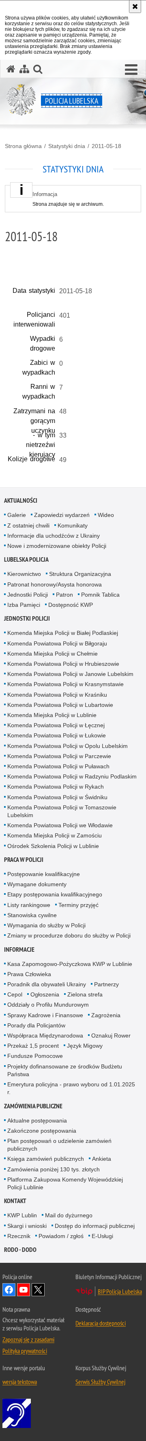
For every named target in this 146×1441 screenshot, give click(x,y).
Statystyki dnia (66, 146)
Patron (64, 594)
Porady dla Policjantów (36, 1025)
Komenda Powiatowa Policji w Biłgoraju (57, 643)
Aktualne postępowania (37, 1120)
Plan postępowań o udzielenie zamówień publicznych (59, 1145)
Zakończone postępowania (41, 1130)
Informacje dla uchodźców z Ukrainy (53, 535)
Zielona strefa (85, 994)
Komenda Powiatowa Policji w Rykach (55, 786)
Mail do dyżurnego (68, 1215)
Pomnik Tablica (100, 594)
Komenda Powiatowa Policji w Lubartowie (60, 705)
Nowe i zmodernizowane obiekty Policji (56, 546)
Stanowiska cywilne (32, 915)
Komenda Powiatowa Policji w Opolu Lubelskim (67, 746)
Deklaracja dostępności (100, 1323)
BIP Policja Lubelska (120, 1291)
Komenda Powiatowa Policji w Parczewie (59, 756)
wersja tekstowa (19, 1382)
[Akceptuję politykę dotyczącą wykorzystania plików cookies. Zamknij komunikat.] (135, 6)
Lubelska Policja (26, 559)
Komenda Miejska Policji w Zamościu (54, 835)
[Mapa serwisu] (24, 69)
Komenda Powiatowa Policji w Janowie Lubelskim (70, 674)
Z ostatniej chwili (28, 525)
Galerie (16, 515)
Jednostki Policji (27, 594)
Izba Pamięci (23, 605)
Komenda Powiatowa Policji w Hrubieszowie (63, 664)
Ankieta (101, 1158)
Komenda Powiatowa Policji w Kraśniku (57, 694)
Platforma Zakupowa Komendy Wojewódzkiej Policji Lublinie (65, 1183)
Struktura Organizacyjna (80, 574)
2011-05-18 (106, 146)
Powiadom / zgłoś (61, 1236)
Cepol (14, 994)
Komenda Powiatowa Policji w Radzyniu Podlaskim (72, 776)
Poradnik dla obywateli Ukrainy (46, 984)
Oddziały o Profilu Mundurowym (48, 1004)
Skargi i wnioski (27, 1226)
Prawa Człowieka (29, 974)
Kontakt (15, 1201)
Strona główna (23, 146)
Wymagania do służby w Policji (46, 925)
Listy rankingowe (28, 905)
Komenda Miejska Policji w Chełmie (52, 653)
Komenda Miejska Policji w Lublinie (52, 715)
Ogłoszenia (44, 994)
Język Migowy (85, 1045)
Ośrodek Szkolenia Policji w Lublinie (53, 846)
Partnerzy (106, 984)
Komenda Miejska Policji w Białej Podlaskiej (62, 633)
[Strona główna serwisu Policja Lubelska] (10, 69)
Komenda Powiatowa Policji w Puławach (58, 766)
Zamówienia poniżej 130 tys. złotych (53, 1169)
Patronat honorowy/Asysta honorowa (54, 584)
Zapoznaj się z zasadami (28, 1339)
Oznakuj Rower (111, 1035)
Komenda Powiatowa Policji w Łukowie (56, 735)
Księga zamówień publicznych (45, 1158)
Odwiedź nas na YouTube (23, 1289)
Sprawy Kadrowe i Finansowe (45, 1015)
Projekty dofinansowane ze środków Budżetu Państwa (64, 1070)
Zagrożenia (105, 1015)
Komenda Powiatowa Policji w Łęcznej (56, 725)
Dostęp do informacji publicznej (95, 1226)
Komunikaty (73, 525)
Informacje (19, 949)
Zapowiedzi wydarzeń (62, 515)
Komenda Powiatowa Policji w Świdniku (57, 797)
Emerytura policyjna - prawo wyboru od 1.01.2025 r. (71, 1088)
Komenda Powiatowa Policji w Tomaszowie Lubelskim (61, 811)
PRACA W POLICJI (23, 859)
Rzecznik (18, 1236)
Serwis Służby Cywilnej (100, 1382)
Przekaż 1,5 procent (33, 1045)
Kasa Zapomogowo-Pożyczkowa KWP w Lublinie (69, 964)
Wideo (106, 515)
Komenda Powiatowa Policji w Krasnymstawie (65, 684)
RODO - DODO (20, 1249)
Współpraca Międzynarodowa (45, 1035)
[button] (131, 69)
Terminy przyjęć (78, 905)
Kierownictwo (24, 574)
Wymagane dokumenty (37, 884)
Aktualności (20, 500)
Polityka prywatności (24, 1351)
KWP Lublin (22, 1215)
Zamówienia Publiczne (33, 1106)
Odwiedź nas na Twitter (38, 1289)
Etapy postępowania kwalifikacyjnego (54, 894)
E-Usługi (102, 1236)
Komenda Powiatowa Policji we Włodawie (60, 825)
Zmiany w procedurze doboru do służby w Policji (69, 935)
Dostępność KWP (70, 605)
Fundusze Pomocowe (35, 1056)
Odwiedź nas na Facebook (8, 1289)
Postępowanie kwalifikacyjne (43, 874)
